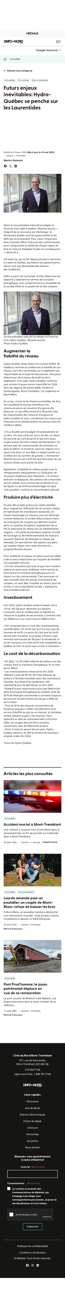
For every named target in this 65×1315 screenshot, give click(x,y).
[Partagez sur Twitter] (10, 166)
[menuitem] (48, 50)
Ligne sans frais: (32, 1074)
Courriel (32, 1167)
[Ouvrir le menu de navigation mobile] (58, 41)
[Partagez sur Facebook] (5, 166)
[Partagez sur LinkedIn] (15, 166)
